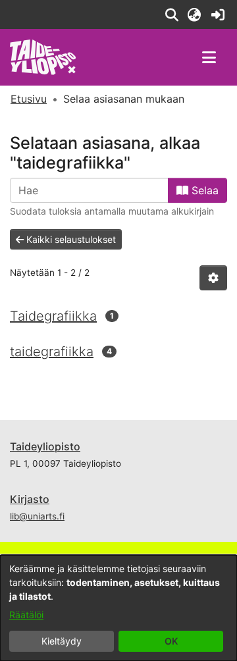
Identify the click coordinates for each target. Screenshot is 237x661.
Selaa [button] (203, 190)
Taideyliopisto (45, 446)
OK (171, 641)
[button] (171, 14)
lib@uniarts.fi (37, 516)
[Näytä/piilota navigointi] (208, 57)
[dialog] (118, 608)
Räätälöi (26, 614)
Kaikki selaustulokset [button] (70, 239)
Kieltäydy (61, 641)
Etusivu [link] (29, 98)
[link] (217, 14)
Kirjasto (29, 499)
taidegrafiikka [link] (51, 351)
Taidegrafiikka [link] (53, 316)
